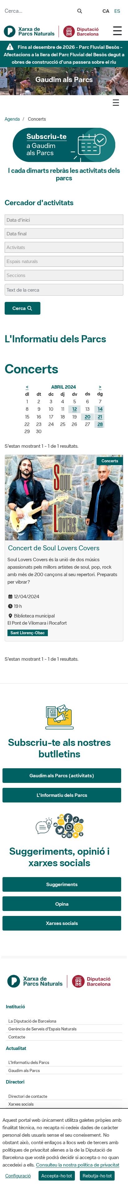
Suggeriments (62, 884)
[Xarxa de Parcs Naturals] (51, 31)
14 (100, 409)
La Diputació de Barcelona (32, 1021)
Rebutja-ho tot (97, 1176)
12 (74, 409)
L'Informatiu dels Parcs (55, 338)
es (117, 11)
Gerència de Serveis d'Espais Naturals (42, 1029)
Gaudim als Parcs (24, 1070)
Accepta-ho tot (56, 1176)
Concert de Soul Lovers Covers (53, 547)
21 (100, 417)
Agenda (12, 119)
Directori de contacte (27, 1096)
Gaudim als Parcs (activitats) (62, 775)
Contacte (16, 1037)
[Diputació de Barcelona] (59, 981)
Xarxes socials (62, 923)
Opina (62, 904)
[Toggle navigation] (117, 31)
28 (100, 424)
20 (87, 417)
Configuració (18, 1176)
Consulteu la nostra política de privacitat (77, 1165)
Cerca (19, 308)
